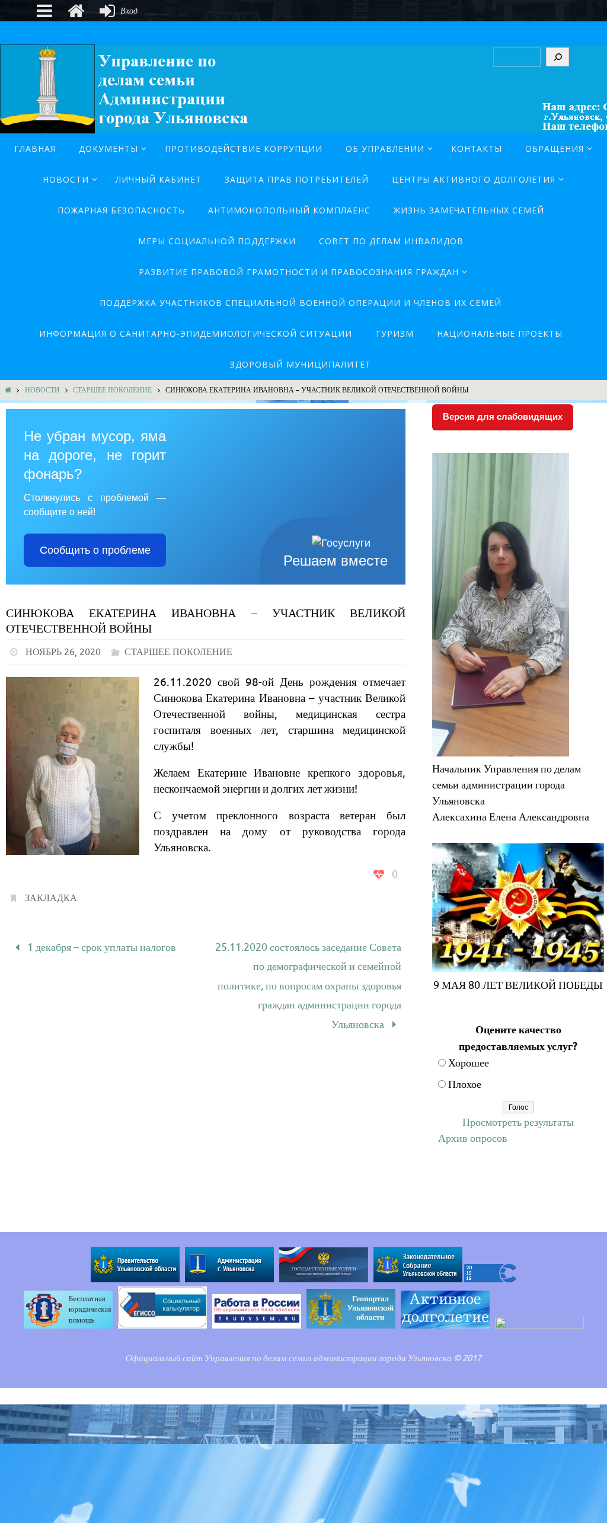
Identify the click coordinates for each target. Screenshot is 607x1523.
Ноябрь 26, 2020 (63, 652)
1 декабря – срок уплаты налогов (100, 945)
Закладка (51, 898)
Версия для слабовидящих (503, 416)
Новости (42, 390)
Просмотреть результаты (518, 1122)
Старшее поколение (112, 390)
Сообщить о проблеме (95, 550)
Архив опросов (472, 1138)
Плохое (464, 1084)
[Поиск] (557, 56)
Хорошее (468, 1062)
